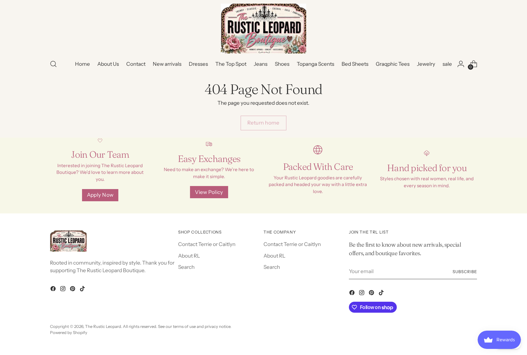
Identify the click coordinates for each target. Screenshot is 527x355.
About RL (189, 256)
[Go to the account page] (461, 64)
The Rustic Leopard (103, 326)
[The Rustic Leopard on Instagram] (63, 290)
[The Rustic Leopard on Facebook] (53, 290)
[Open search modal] (53, 64)
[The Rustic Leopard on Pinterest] (73, 290)
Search (186, 267)
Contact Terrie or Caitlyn (206, 244)
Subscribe (465, 271)
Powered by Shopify (68, 332)
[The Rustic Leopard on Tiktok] (83, 290)
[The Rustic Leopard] (263, 29)
